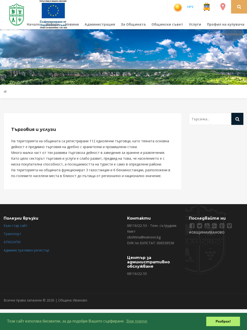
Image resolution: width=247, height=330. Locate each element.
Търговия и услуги (33, 129)
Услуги (195, 24)
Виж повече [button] (136, 321)
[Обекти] (222, 6)
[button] (239, 6)
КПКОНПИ (12, 242)
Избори (52, 24)
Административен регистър (26, 250)
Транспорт (12, 233)
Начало (33, 24)
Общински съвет (167, 24)
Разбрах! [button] (223, 321)
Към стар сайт (15, 225)
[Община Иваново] (19, 14)
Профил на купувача (225, 24)
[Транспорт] (206, 6)
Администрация (100, 24)
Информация (232, 34)
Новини (72, 24)
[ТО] (53, 14)
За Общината (133, 24)
